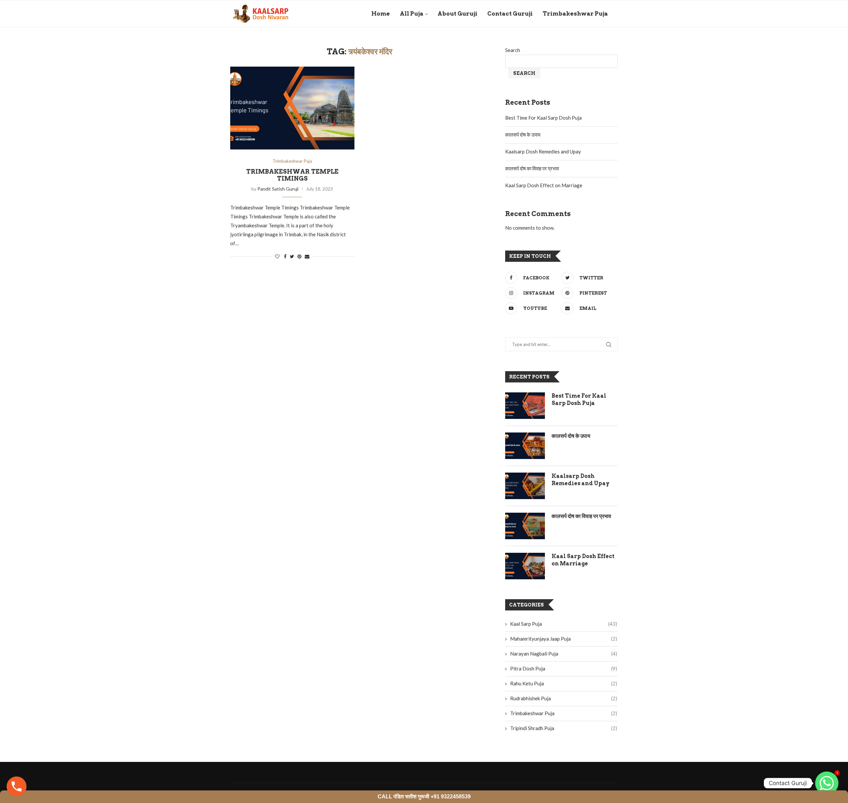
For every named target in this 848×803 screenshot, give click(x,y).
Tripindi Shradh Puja (563, 728)
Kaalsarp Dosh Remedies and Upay (543, 151)
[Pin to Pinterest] (299, 256)
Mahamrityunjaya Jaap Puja (563, 639)
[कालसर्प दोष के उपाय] (525, 445)
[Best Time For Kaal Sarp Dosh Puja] (525, 405)
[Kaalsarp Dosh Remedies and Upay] (525, 486)
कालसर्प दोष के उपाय (522, 135)
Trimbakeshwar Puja (575, 13)
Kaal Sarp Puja (563, 624)
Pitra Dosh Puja (563, 668)
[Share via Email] (307, 256)
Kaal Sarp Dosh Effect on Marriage (543, 185)
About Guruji (457, 13)
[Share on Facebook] (285, 256)
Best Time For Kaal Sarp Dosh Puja (543, 118)
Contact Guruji (510, 13)
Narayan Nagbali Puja (563, 654)
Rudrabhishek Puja (563, 698)
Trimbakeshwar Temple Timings (292, 175)
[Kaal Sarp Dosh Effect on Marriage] (525, 566)
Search (512, 50)
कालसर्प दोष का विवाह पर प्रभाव (532, 168)
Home (380, 13)
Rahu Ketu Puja (563, 683)
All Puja (411, 13)
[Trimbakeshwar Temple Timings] (292, 108)
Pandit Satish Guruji (277, 189)
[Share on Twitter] (292, 256)
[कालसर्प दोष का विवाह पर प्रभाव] (525, 526)
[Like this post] (277, 256)
